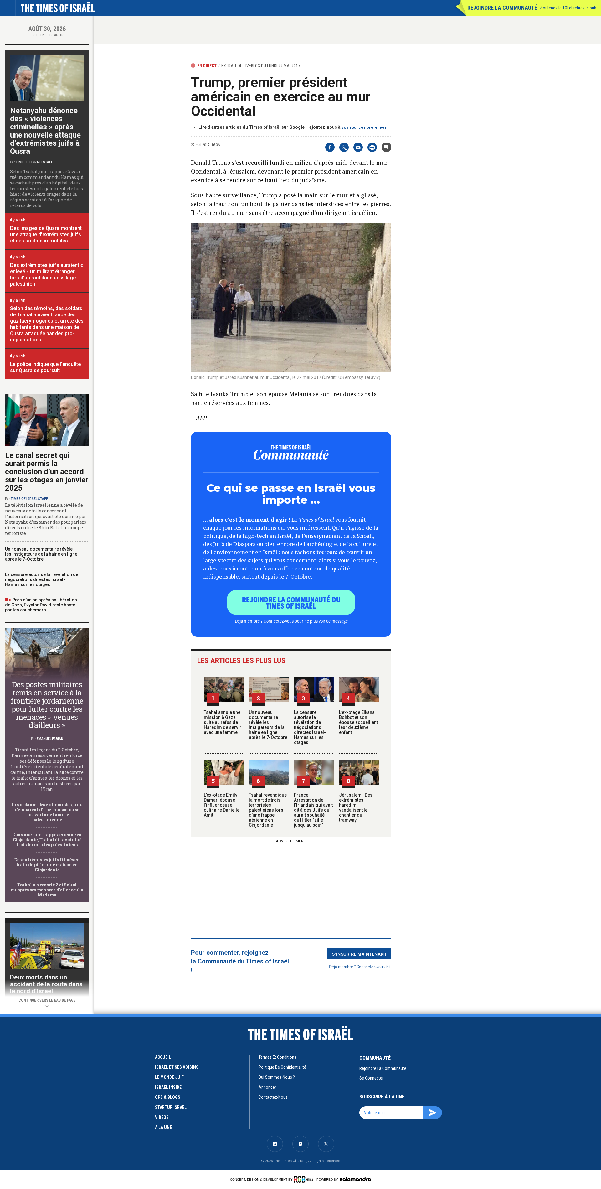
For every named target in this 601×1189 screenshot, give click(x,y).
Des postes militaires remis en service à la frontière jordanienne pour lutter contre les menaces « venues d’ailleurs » (47, 704)
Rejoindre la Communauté (502, 7)
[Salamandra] (355, 1179)
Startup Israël (171, 1107)
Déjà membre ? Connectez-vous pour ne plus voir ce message (291, 621)
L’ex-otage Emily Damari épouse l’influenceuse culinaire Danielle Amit (221, 805)
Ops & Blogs (167, 1097)
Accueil (163, 1057)
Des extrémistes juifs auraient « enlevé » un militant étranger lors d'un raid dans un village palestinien (46, 274)
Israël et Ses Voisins (176, 1067)
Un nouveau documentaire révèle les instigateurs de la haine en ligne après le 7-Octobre (268, 725)
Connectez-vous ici (373, 966)
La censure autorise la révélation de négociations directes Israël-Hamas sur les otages (310, 727)
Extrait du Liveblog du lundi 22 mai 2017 (260, 65)
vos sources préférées (364, 127)
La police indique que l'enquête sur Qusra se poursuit (45, 367)
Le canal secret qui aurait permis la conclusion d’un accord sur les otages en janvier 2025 (46, 471)
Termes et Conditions (277, 1057)
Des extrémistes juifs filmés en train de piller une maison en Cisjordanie (47, 865)
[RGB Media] (304, 1179)
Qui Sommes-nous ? (277, 1077)
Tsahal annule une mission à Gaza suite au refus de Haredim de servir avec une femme (222, 722)
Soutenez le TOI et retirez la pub (568, 7)
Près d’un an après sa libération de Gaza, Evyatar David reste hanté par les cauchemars (41, 604)
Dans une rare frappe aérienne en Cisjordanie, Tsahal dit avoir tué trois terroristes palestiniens (47, 840)
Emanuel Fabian (50, 738)
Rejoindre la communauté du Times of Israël (291, 602)
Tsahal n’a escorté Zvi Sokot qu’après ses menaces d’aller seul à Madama (47, 890)
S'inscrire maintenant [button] (359, 954)
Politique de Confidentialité (282, 1067)
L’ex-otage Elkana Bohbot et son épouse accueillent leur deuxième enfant (358, 722)
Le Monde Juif (169, 1077)
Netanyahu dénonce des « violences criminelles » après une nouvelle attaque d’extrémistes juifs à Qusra (45, 131)
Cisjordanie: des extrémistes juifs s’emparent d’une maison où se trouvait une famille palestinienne (47, 812)
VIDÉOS (162, 1117)
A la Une (163, 1127)
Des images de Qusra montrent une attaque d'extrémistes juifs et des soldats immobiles (46, 234)
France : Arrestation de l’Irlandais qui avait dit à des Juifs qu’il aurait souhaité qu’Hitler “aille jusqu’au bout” (313, 810)
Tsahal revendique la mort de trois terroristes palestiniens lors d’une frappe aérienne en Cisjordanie (268, 810)
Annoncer (267, 1087)
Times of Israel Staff (34, 162)
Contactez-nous (273, 1097)
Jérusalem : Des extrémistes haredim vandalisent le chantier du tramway (355, 807)
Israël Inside (168, 1087)
